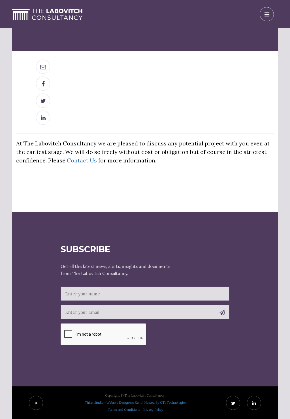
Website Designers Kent (124, 403)
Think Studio (94, 403)
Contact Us (82, 160)
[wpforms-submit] (222, 313)
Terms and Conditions (124, 410)
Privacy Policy (152, 410)
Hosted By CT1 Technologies (165, 403)
